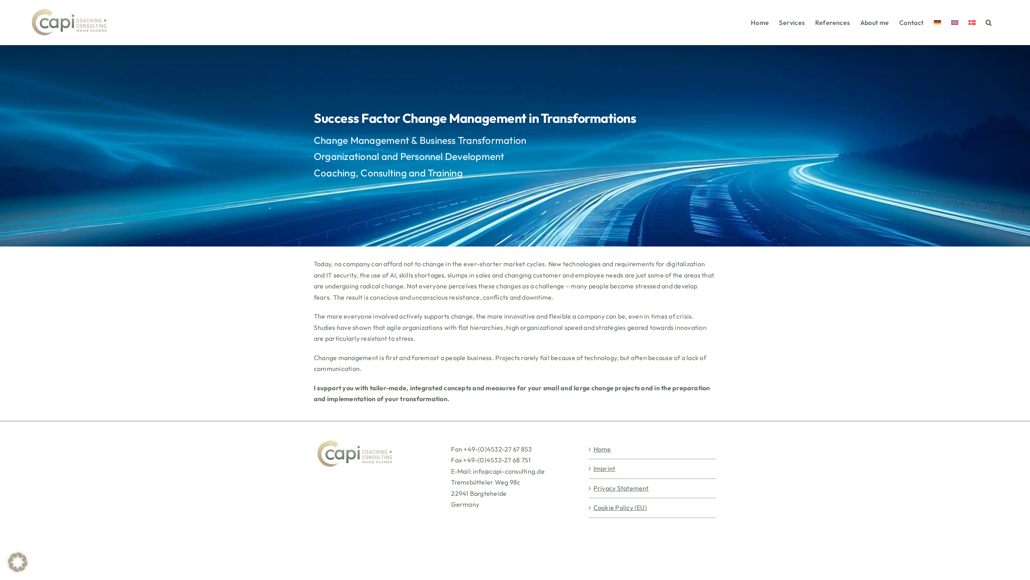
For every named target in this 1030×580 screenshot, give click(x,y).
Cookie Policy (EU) (620, 507)
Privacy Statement (621, 488)
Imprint (604, 468)
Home (602, 449)
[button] (989, 22)
